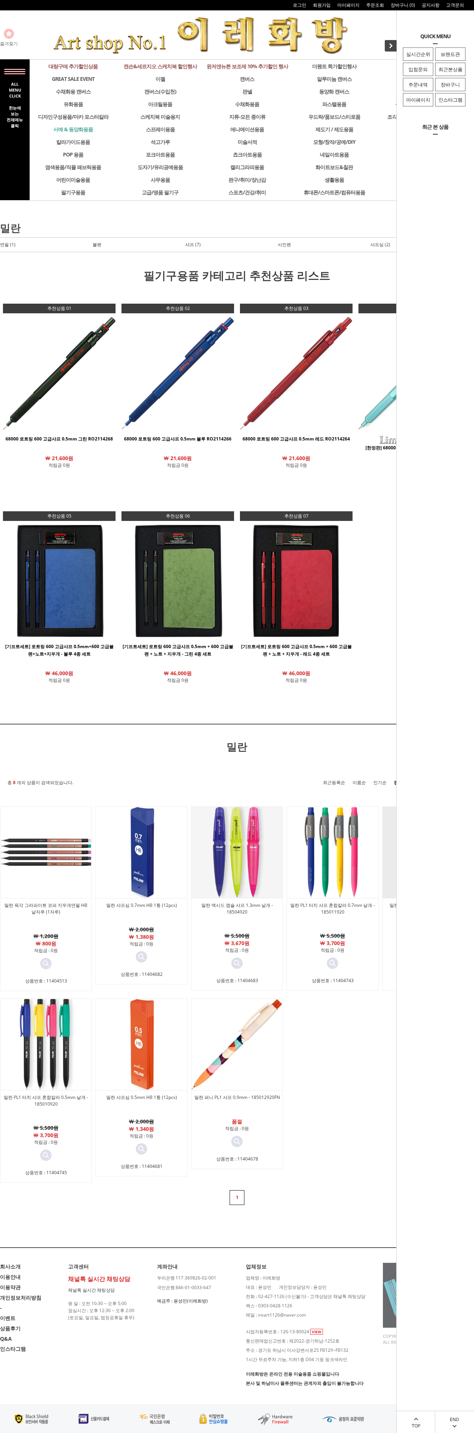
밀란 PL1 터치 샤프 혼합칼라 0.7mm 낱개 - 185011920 (332, 908)
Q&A (6, 1338)
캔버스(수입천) (160, 91)
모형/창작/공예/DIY (334, 141)
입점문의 (418, 69)
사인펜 (284, 244)
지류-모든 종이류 (247, 116)
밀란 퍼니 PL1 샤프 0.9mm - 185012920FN (237, 1097)
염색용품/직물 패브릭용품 (73, 167)
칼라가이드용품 (73, 141)
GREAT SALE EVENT (73, 78)
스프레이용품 (160, 129)
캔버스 (247, 78)
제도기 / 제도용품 (334, 129)
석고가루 (160, 141)
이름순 (359, 782)
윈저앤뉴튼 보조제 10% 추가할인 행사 (247, 66)
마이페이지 (418, 99)
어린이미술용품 (73, 179)
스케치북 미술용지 (160, 116)
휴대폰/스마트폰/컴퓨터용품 (334, 192)
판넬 (247, 91)
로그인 (299, 5)
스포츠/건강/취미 (247, 192)
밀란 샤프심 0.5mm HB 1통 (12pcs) (141, 1097)
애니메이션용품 (247, 129)
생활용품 (334, 179)
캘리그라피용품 (247, 167)
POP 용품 (73, 154)
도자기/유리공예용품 (160, 167)
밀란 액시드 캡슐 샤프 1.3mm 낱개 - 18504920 (237, 908)
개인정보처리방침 (20, 1297)
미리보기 (46, 964)
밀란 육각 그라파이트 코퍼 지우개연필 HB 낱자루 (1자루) (45, 908)
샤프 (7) (193, 244)
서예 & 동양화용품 (73, 129)
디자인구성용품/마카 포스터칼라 (73, 116)
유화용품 (73, 104)
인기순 (380, 782)
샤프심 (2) (380, 244)
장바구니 (450, 84)
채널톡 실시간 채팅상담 (91, 1290)
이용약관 (10, 1287)
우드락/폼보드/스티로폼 (334, 116)
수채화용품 (247, 104)
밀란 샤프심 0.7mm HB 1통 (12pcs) (141, 905)
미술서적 (247, 141)
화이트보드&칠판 (334, 167)
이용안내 (10, 1276)
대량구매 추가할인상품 (73, 66)
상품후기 (10, 1328)
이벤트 (8, 1317)
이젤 (160, 78)
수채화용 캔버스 (73, 91)
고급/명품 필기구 (160, 192)
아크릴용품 (160, 104)
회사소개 (10, 1266)
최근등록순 (334, 782)
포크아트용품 (160, 154)
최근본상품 (450, 69)
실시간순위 (418, 54)
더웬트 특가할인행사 (334, 66)
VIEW (316, 1331)
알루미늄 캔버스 (334, 78)
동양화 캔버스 (334, 91)
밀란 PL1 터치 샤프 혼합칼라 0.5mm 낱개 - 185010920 (46, 1100)
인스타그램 (450, 99)
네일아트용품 (334, 154)
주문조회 (375, 5)
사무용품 (160, 179)
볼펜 (97, 244)
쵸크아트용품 (247, 154)
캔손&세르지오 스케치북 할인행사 (160, 66)
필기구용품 (73, 192)
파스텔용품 (334, 104)
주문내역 (418, 84)
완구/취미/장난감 (247, 179)
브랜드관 (450, 54)
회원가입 (322, 5)
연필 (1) (8, 244)
